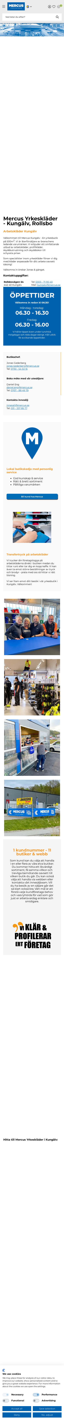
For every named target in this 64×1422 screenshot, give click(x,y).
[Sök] (57, 17)
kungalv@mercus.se (48, 284)
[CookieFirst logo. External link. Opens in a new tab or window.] (3, 1370)
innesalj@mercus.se (18, 405)
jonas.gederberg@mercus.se (23, 365)
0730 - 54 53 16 (19, 368)
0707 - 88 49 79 (20, 390)
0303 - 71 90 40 (44, 281)
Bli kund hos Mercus (32, 496)
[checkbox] (5, 1394)
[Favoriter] (53, 6)
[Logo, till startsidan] (16, 6)
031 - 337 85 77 (19, 408)
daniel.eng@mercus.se (19, 387)
